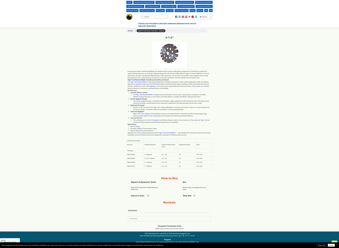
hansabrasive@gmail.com (181, 233)
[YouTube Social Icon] (186, 17)
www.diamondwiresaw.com (147, 242)
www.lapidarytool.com (168, 242)
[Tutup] (337, 245)
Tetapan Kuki (321, 245)
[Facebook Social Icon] (176, 17)
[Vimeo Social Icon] (196, 17)
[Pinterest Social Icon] (189, 17)
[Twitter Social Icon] (180, 17)
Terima (331, 245)
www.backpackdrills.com (188, 242)
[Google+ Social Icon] (183, 17)
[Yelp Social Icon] (193, 17)
